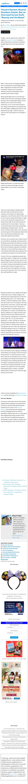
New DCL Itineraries (8, 545)
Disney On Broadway (21, 27)
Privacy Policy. (14, 774)
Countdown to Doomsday (9, 554)
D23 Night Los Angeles (20, 395)
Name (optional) (14, 625)
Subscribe (17, 3)
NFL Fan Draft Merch (8, 550)
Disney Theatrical (4, 29)
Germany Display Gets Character (11, 552)
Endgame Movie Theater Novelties (11, 546)
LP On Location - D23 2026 (9, 557)
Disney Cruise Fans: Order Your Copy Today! (14, 659)
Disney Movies (13, 29)
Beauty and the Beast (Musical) (11, 27)
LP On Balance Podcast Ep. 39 (10, 555)
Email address (14, 630)
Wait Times (14, 6)
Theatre (9, 29)
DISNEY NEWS (4, 559)
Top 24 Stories (21, 6)
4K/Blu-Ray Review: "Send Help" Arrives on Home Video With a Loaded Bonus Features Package (15, 492)
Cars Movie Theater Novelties (10, 548)
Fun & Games (7, 6)
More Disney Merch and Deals (14, 598)
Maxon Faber (6, 25)
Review (4, 27)
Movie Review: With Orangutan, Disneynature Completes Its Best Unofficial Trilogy (15, 486)
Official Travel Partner (14, 619)
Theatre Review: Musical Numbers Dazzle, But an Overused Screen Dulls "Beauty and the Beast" (13, 13)
